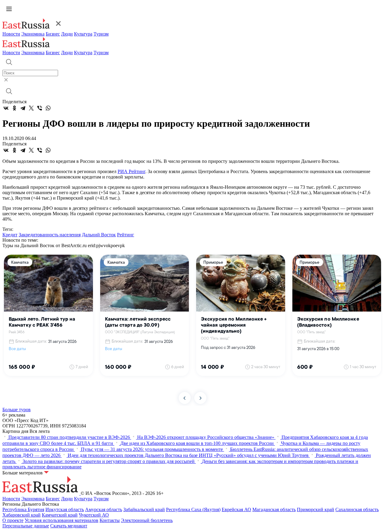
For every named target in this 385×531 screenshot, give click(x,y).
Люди (67, 33)
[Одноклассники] (14, 108)
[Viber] (39, 108)
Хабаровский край (21, 514)
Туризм (101, 33)
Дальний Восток (99, 234)
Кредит (9, 234)
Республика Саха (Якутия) (193, 509)
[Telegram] (22, 108)
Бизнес (53, 33)
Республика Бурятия (23, 509)
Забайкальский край (144, 509)
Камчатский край (60, 514)
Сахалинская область (357, 509)
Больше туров (16, 409)
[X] (31, 108)
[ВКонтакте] (6, 108)
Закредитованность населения (50, 234)
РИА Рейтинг (131, 171)
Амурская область (103, 509)
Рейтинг (125, 234)
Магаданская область (274, 509)
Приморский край (315, 509)
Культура (83, 33)
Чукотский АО (94, 514)
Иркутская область (64, 509)
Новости (11, 33)
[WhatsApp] (48, 108)
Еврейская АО (236, 509)
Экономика (33, 33)
